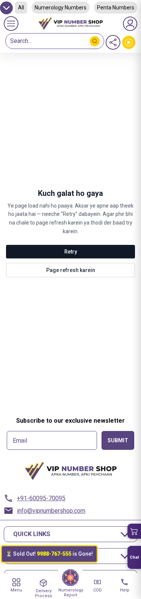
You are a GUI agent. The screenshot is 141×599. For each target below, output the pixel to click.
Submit (118, 440)
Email (20, 441)
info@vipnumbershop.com (51, 510)
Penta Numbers (115, 8)
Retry (70, 252)
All (21, 8)
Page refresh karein (70, 270)
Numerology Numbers (60, 8)
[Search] (95, 41)
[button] (134, 531)
